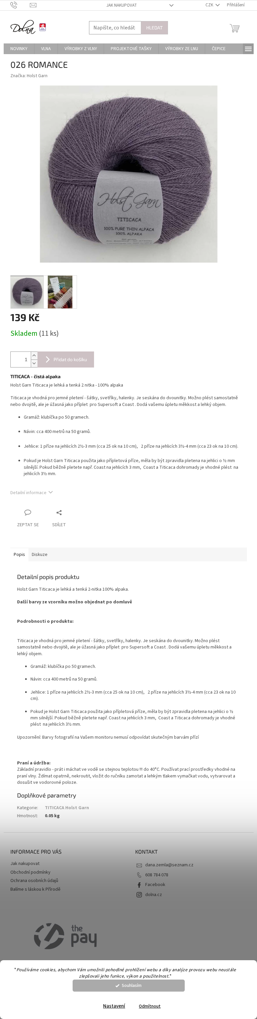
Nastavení (114, 1006)
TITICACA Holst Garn (67, 808)
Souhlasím (132, 985)
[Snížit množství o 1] (34, 363)
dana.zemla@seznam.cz (169, 865)
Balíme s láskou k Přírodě (35, 889)
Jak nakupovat (121, 5)
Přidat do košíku (70, 359)
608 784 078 (156, 875)
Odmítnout (150, 1006)
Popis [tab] (19, 554)
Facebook (155, 884)
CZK (209, 5)
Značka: (29, 75)
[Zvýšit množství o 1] (34, 355)
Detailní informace (28, 492)
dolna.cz (153, 894)
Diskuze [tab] (40, 554)
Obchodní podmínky (30, 872)
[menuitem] (19, 48)
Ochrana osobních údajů (34, 880)
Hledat (154, 27)
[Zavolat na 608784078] (20, 5)
